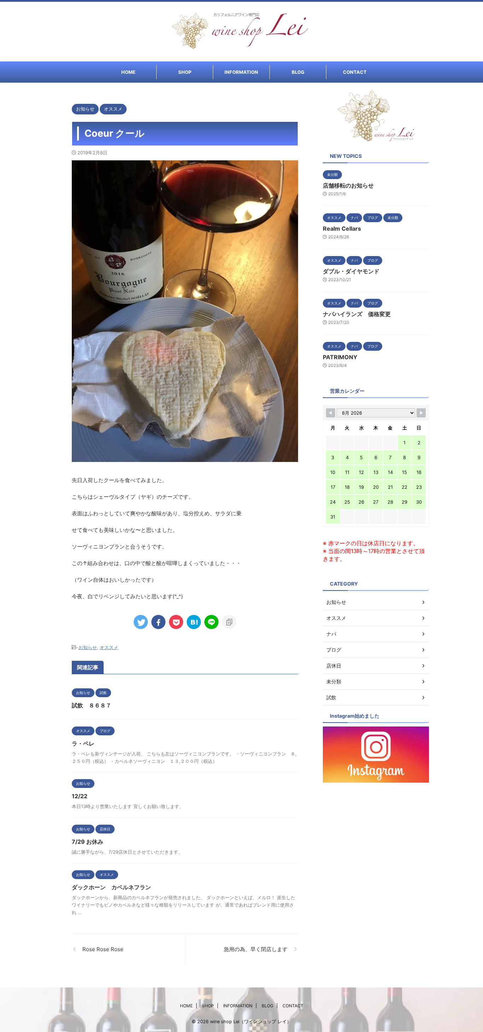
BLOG (298, 72)
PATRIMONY (340, 357)
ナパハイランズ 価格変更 (357, 314)
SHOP (184, 72)
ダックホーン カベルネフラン (111, 887)
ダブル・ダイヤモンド (351, 271)
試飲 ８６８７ (91, 705)
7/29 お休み (87, 841)
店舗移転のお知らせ (348, 185)
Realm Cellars (342, 228)
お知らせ (87, 647)
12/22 (79, 796)
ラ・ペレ (83, 743)
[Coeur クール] (194, 622)
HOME (128, 72)
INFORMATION (241, 72)
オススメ (109, 647)
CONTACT (355, 72)
